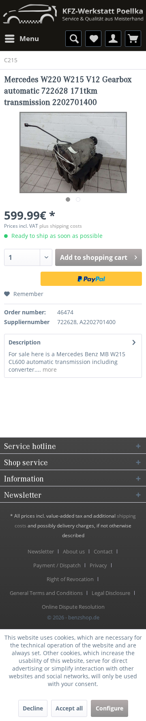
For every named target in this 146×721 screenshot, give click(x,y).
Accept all (69, 708)
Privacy (98, 565)
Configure (109, 708)
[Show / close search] (73, 38)
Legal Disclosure (111, 593)
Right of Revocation (70, 579)
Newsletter (41, 551)
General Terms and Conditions (46, 593)
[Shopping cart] (133, 38)
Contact (103, 551)
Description (25, 342)
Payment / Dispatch (57, 565)
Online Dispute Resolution (73, 606)
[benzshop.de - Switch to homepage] (73, 11)
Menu (29, 38)
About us (74, 551)
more (49, 369)
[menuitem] (21, 38)
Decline (33, 708)
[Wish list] (93, 38)
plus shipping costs (60, 225)
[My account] (113, 38)
